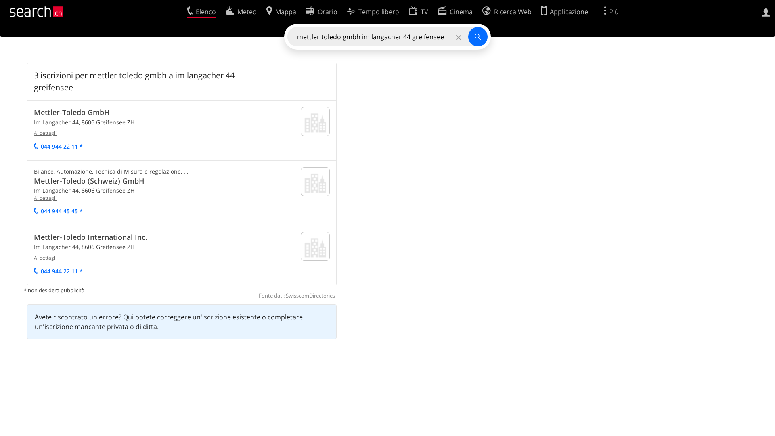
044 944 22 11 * (62, 146)
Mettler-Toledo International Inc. (90, 237)
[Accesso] (766, 11)
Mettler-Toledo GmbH (72, 112)
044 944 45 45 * (62, 211)
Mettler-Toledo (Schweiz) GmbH (89, 181)
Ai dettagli (45, 133)
